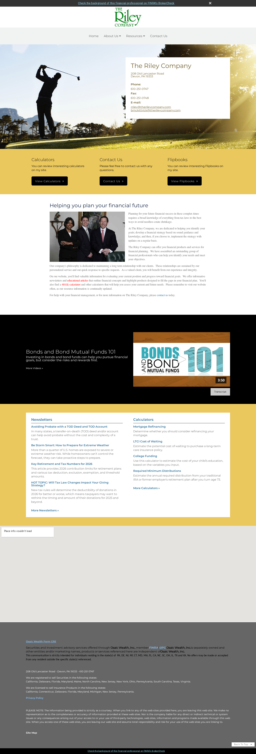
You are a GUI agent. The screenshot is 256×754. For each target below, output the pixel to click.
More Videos (34, 368)
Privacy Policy (34, 697)
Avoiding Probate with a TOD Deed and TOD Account (69, 426)
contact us (163, 295)
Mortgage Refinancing (149, 426)
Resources (134, 36)
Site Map (31, 732)
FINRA (153, 647)
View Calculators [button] (48, 181)
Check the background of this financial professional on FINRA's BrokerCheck (126, 3)
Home (94, 36)
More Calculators (146, 488)
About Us (111, 36)
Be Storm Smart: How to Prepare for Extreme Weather (70, 445)
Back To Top (241, 744)
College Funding (145, 456)
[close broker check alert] (210, 3)
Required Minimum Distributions (157, 471)
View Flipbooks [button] (183, 181)
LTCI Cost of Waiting (147, 441)
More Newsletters (45, 510)
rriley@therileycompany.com (151, 107)
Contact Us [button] (111, 181)
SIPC (162, 647)
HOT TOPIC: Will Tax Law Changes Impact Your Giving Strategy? (69, 484)
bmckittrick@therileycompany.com (156, 110)
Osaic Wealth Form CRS (41, 641)
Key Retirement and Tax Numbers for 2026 (61, 464)
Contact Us (158, 36)
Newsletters (41, 419)
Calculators (143, 419)
